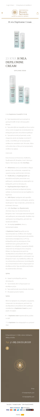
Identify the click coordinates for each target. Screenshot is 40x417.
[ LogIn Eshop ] (10, 5)
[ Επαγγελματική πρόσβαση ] (24, 5)
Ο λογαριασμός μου (28, 393)
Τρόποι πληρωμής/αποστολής (28, 404)
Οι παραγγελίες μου (28, 397)
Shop (32, 388)
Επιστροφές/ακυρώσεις (17, 404)
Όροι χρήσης (9, 404)
